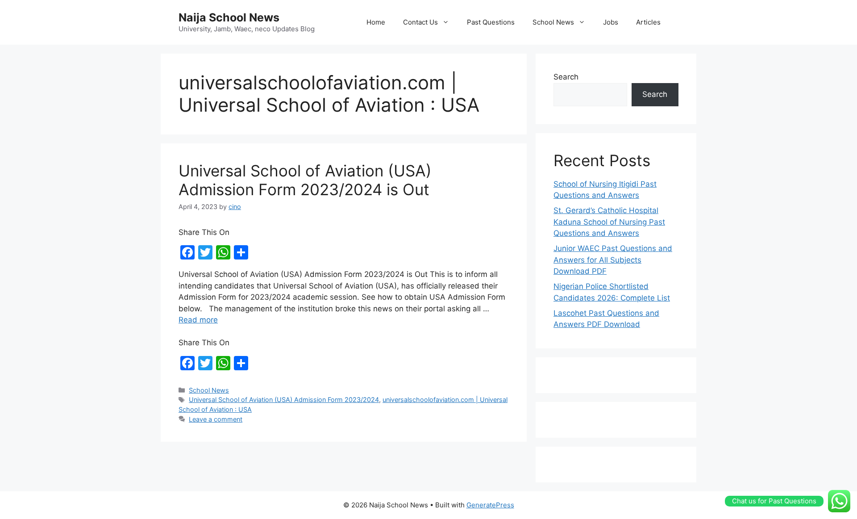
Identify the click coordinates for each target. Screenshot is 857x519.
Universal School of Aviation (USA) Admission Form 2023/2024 (284, 399)
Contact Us (420, 22)
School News (553, 22)
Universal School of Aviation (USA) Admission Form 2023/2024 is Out (305, 180)
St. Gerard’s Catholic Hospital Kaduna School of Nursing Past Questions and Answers (609, 222)
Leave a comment (215, 419)
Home (375, 22)
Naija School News (229, 17)
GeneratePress (490, 505)
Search (565, 76)
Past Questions (491, 22)
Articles (648, 22)
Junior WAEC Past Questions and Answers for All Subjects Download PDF (612, 260)
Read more (198, 319)
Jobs (610, 22)
